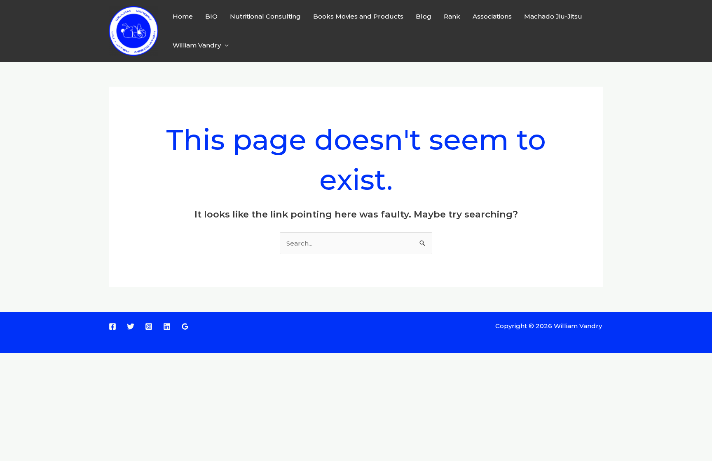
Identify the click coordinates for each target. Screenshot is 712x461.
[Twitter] (130, 326)
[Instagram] (148, 326)
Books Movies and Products (358, 16)
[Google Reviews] (185, 326)
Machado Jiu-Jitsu (553, 16)
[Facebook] (112, 326)
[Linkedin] (167, 326)
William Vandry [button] (197, 45)
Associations (492, 16)
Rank (452, 16)
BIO (211, 16)
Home (183, 16)
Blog (423, 16)
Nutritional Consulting (265, 16)
